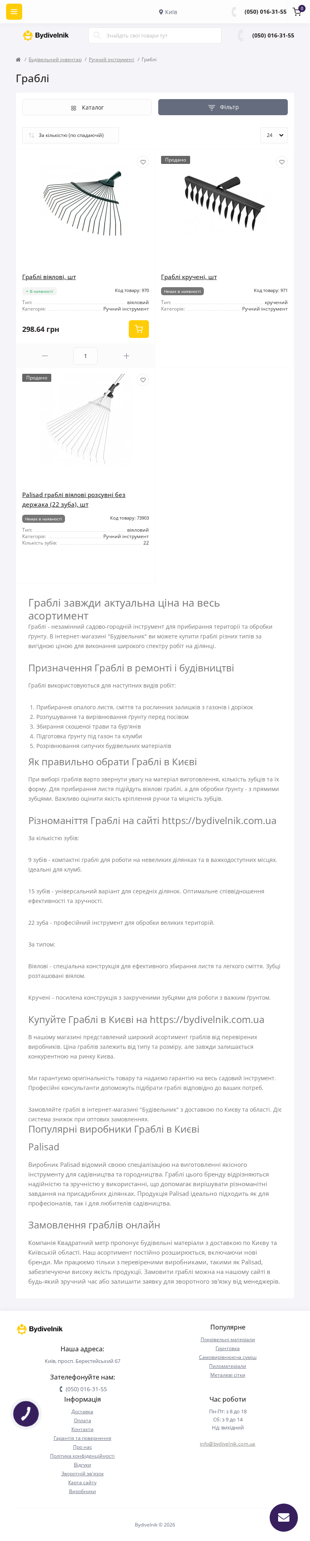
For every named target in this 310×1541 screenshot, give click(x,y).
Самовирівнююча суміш (228, 1357)
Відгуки (82, 1464)
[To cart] (139, 329)
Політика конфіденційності (82, 1455)
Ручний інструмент (111, 59)
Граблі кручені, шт (189, 277)
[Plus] (126, 356)
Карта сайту (82, 1482)
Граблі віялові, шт (49, 277)
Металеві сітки (227, 1374)
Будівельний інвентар (55, 59)
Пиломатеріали (227, 1366)
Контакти (82, 1429)
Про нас (82, 1447)
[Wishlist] (143, 162)
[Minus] (44, 356)
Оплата (82, 1420)
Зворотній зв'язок (82, 1473)
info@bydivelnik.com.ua (228, 1443)
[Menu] (14, 12)
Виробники (82, 1491)
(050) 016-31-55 (266, 11)
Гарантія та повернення (82, 1438)
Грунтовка (228, 1348)
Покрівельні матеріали (228, 1339)
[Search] (97, 35)
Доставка (82, 1411)
